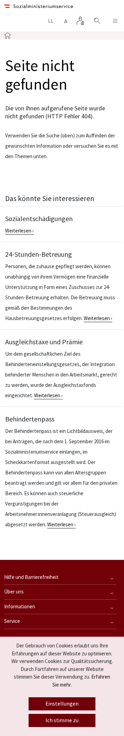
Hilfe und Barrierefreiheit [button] (31, 577)
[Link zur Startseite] (38, 6)
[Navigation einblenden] (115, 21)
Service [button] (12, 621)
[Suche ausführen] (94, 20)
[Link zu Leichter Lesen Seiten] (50, 20)
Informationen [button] (19, 606)
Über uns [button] (14, 592)
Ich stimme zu (62, 720)
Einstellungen (62, 703)
